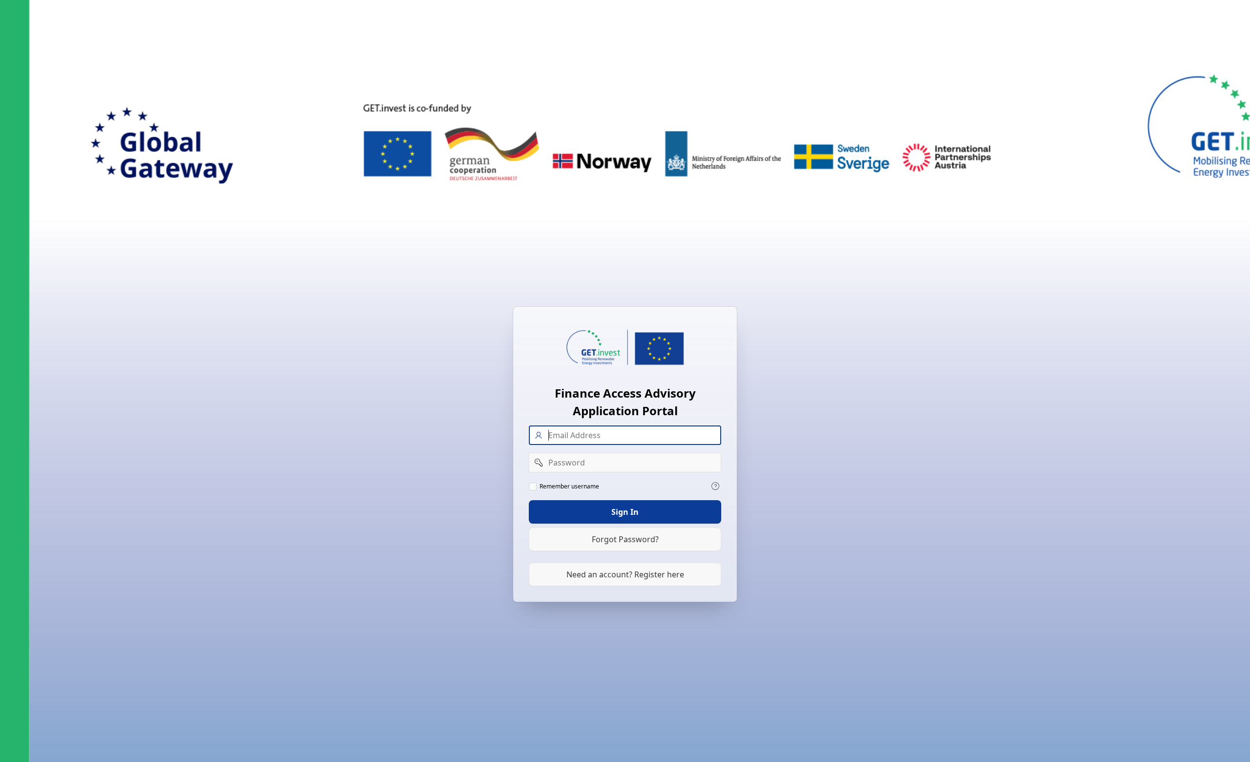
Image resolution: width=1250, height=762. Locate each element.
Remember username (569, 486)
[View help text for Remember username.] (715, 486)
